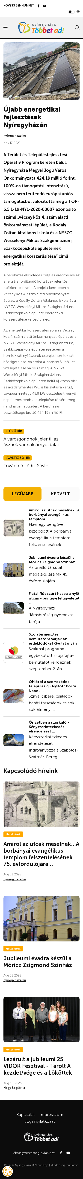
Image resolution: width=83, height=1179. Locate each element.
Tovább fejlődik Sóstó (25, 465)
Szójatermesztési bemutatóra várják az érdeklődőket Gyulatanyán (53, 638)
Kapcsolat (25, 1114)
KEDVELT (60, 494)
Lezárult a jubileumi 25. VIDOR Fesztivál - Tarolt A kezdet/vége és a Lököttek (37, 1066)
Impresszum (51, 1114)
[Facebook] (38, 6)
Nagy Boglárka (14, 1088)
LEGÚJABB (22, 494)
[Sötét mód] (78, 12)
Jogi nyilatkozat (39, 1121)
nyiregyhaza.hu (14, 135)
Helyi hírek (13, 834)
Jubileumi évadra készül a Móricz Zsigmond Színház (52, 559)
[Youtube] (44, 6)
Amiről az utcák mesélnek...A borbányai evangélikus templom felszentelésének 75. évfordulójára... (41, 854)
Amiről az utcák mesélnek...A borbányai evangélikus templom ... (54, 514)
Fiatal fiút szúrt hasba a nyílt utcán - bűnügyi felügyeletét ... (54, 598)
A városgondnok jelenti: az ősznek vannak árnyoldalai (31, 441)
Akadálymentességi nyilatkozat (34, 1153)
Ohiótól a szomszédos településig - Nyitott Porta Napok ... (52, 686)
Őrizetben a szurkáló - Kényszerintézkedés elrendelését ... (49, 726)
